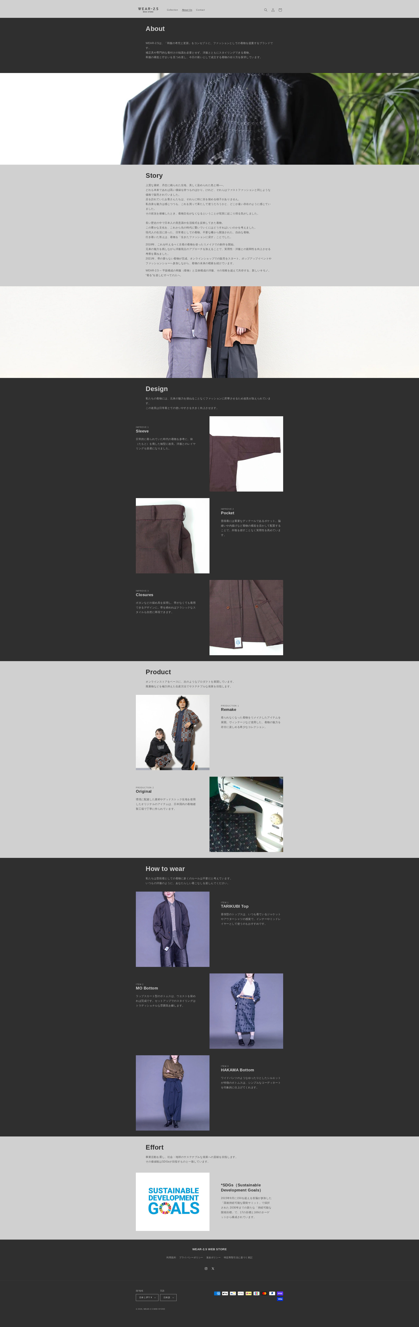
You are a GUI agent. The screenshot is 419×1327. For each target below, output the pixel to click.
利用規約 (171, 1257)
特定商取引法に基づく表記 (238, 1257)
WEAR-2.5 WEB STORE (154, 1309)
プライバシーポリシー (191, 1257)
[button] (265, 10)
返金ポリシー (213, 1257)
